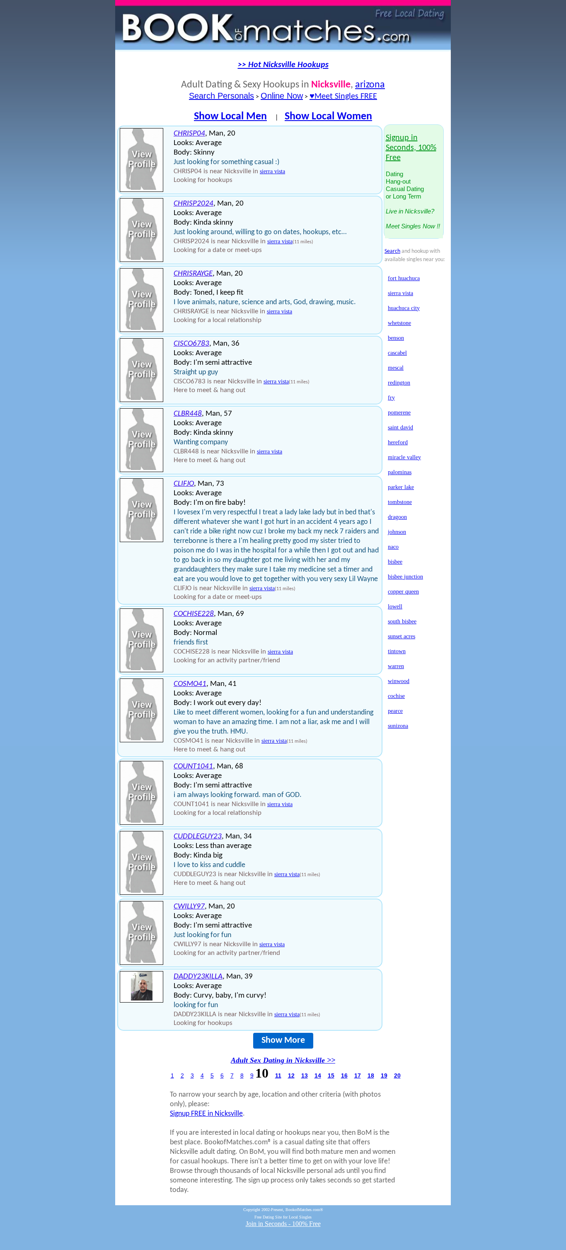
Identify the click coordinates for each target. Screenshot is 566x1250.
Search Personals (221, 95)
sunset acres (401, 636)
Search (392, 251)
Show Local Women (328, 116)
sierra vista (272, 171)
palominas (399, 472)
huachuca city (404, 308)
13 (304, 1075)
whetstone (399, 323)
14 (317, 1075)
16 (344, 1075)
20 (397, 1075)
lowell (395, 606)
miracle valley (404, 457)
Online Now (282, 95)
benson (396, 338)
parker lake (401, 487)
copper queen (403, 592)
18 (371, 1075)
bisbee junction (405, 577)
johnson (397, 532)
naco (393, 547)
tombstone (400, 502)
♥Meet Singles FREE (343, 96)
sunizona (398, 726)
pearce (395, 711)
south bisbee (402, 621)
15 (331, 1075)
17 (357, 1075)
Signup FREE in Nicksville (206, 1114)
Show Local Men (230, 116)
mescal (396, 368)
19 (384, 1075)
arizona (370, 85)
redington (399, 383)
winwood (398, 681)
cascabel (397, 353)
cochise (396, 696)
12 (291, 1075)
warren (396, 666)
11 (278, 1075)
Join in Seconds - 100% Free (283, 1223)
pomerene (399, 412)
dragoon (397, 517)
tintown (397, 651)
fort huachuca (404, 278)
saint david (400, 427)
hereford (398, 442)
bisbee (395, 562)
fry (391, 398)
